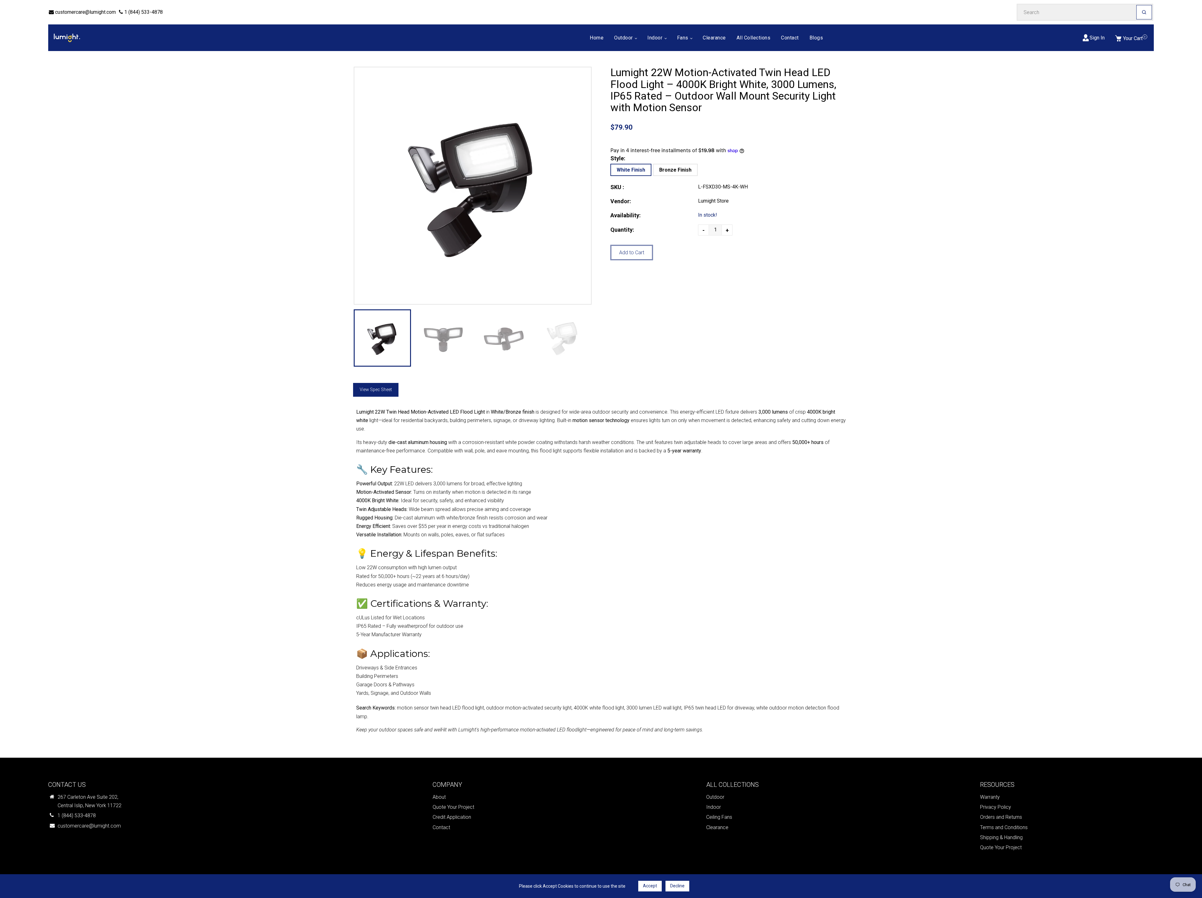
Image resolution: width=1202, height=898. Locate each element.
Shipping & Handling (1001, 837)
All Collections (754, 38)
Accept (650, 885)
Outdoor (624, 38)
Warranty (990, 797)
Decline (677, 885)
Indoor (655, 38)
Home (597, 38)
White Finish (631, 170)
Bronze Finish (675, 170)
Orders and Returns (1001, 817)
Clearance (714, 38)
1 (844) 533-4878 (143, 12)
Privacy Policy (995, 807)
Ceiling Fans (719, 817)
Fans (683, 38)
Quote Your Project (453, 807)
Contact (790, 38)
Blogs (816, 38)
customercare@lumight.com (85, 12)
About (439, 797)
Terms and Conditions (1004, 827)
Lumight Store (713, 201)
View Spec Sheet (376, 389)
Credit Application (452, 817)
